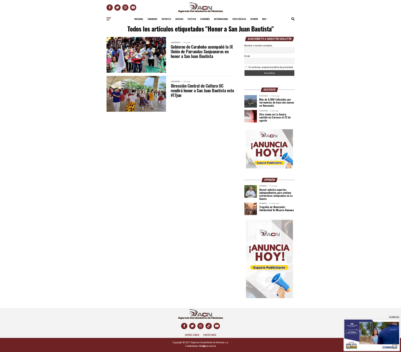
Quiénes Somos (192, 334)
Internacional (221, 19)
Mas (264, 19)
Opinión (254, 19)
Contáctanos (209, 334)
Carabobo (152, 19)
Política (192, 19)
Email (247, 56)
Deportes (166, 19)
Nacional (138, 19)
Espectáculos (239, 19)
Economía (205, 19)
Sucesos (179, 19)
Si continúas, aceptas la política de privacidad (270, 67)
